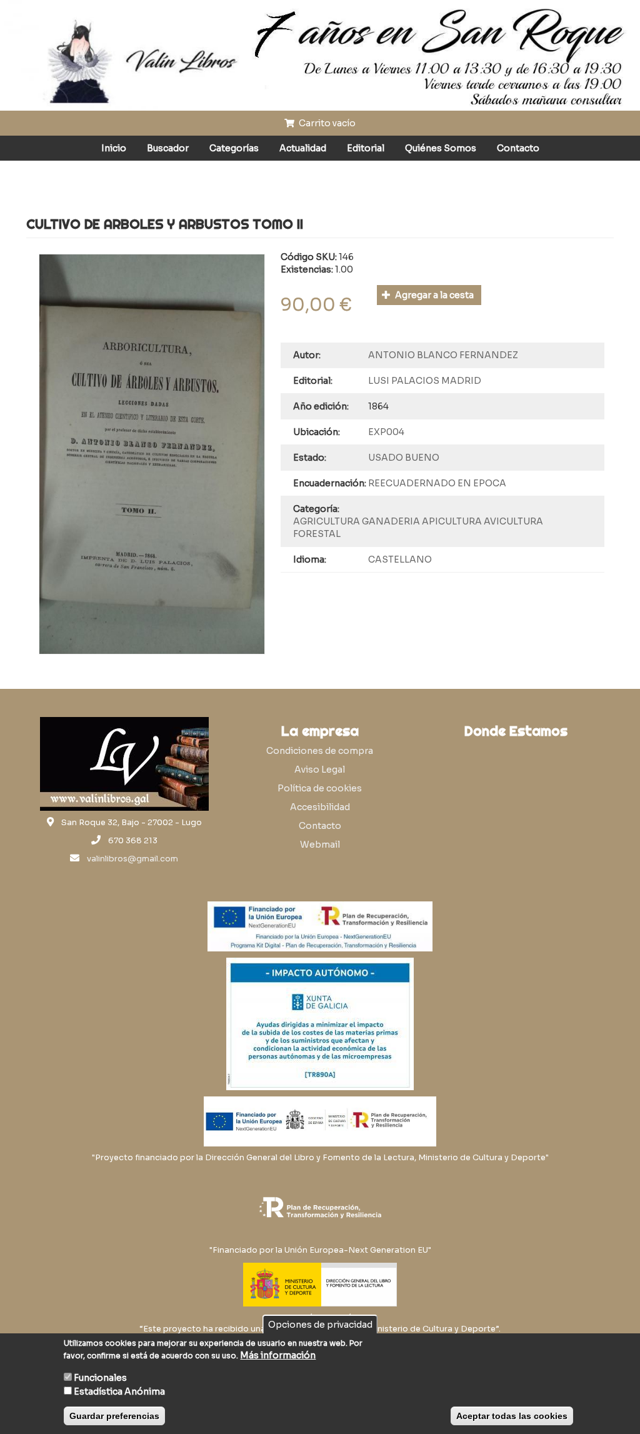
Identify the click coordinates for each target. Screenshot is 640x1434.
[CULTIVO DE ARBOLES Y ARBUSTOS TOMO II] (152, 454)
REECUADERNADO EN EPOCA (437, 483)
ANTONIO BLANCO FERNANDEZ (443, 355)
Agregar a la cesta (433, 295)
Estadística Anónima (119, 1391)
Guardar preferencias (114, 1416)
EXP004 (386, 432)
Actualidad (302, 148)
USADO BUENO (403, 457)
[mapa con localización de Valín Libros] (516, 804)
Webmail (320, 844)
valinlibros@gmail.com (132, 859)
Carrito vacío (326, 123)
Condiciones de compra (319, 750)
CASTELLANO (400, 559)
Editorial (365, 148)
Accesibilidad (320, 807)
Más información (278, 1355)
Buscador (168, 148)
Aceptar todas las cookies (512, 1416)
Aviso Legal (319, 769)
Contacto (518, 148)
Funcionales (100, 1377)
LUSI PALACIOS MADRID (424, 380)
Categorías (234, 148)
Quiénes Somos (440, 148)
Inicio (113, 148)
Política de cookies (320, 788)
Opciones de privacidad (320, 1324)
